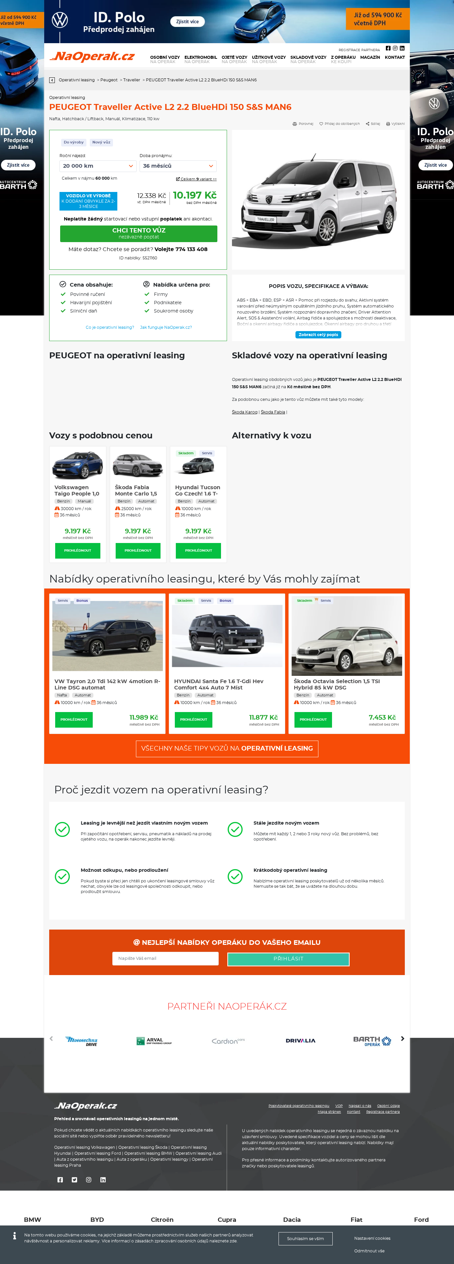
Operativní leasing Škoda (143, 1147)
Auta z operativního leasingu (85, 1159)
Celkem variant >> (198, 179)
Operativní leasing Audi (198, 1153)
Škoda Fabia (273, 412)
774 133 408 (191, 249)
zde (233, 1241)
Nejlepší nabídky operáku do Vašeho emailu (230, 943)
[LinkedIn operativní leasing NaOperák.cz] (402, 48)
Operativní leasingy (169, 1159)
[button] (403, 1041)
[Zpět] (53, 80)
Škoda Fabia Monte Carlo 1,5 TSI (123, 494)
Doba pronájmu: (156, 156)
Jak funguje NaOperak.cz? (166, 327)
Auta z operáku (132, 1159)
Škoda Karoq (245, 412)
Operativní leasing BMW (148, 1153)
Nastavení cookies (372, 1238)
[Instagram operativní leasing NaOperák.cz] (395, 48)
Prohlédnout (64, 550)
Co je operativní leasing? (110, 327)
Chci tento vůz (139, 234)
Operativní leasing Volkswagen (84, 1147)
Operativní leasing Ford (97, 1153)
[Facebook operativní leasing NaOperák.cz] (388, 48)
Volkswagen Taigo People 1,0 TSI (63, 494)
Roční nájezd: (72, 156)
